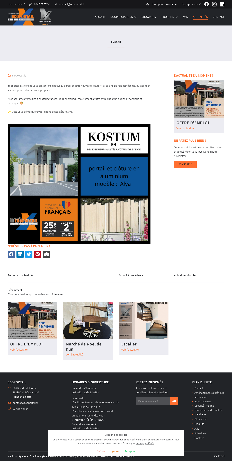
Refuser (101, 451)
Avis (185, 17)
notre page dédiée (145, 443)
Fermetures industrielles (208, 410)
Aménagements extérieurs (209, 393)
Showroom (148, 17)
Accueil (100, 17)
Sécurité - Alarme (204, 405)
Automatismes (202, 401)
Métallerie (200, 414)
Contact (218, 17)
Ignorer (115, 451)
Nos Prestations (121, 17)
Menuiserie (200, 397)
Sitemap (129, 456)
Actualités (200, 17)
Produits (168, 17)
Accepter (130, 451)
